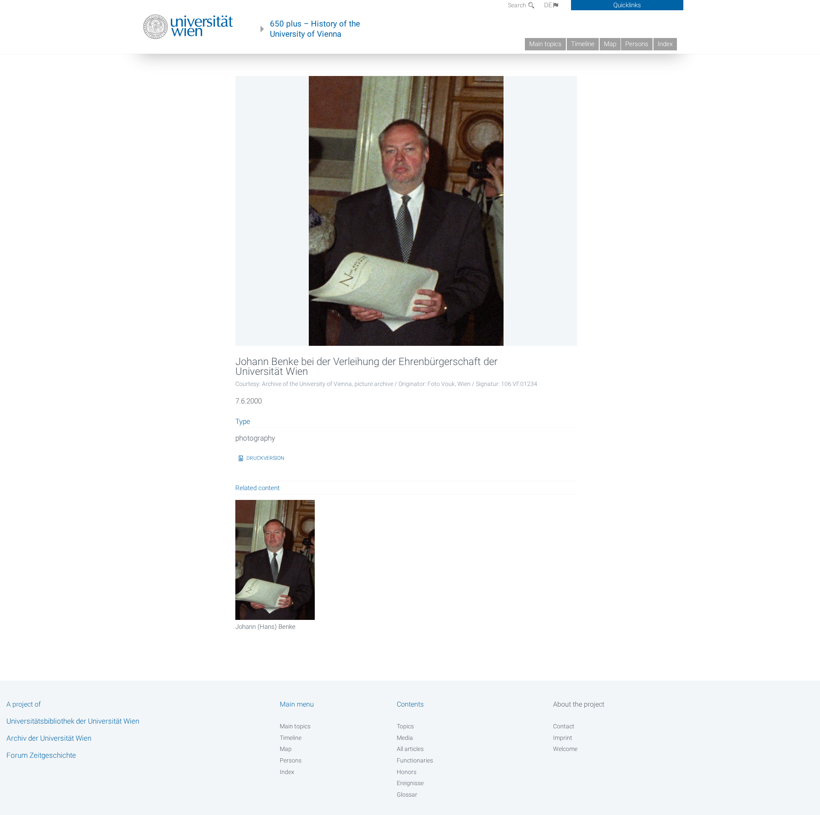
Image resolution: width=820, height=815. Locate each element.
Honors (406, 771)
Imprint (562, 737)
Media (405, 737)
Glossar (407, 794)
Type (242, 422)
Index (665, 44)
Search (517, 5)
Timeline (582, 44)
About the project (578, 704)
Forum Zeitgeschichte (41, 755)
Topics (405, 726)
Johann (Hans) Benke (265, 627)
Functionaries (415, 760)
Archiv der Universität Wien (48, 738)
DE (548, 5)
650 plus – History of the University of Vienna (315, 29)
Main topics (545, 44)
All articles (410, 748)
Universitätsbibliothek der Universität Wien (72, 721)
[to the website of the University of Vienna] (188, 27)
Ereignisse (410, 783)
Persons (636, 44)
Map (610, 44)
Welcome (565, 748)
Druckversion (265, 458)
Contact (563, 726)
